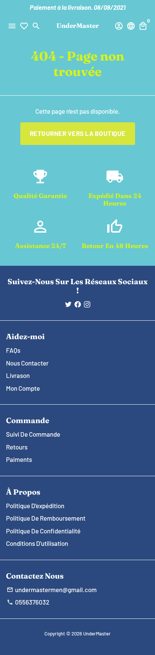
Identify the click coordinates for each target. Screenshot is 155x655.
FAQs (13, 350)
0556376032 (28, 602)
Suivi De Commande (33, 434)
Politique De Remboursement (45, 518)
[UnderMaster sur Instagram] (87, 304)
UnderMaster (97, 634)
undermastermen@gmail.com (52, 589)
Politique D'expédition (35, 505)
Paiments (19, 459)
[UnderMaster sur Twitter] (68, 304)
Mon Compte (23, 388)
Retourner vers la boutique (78, 133)
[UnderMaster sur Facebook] (77, 304)
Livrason (18, 375)
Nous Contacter (27, 363)
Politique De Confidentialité (43, 531)
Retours (16, 447)
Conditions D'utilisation (37, 543)
